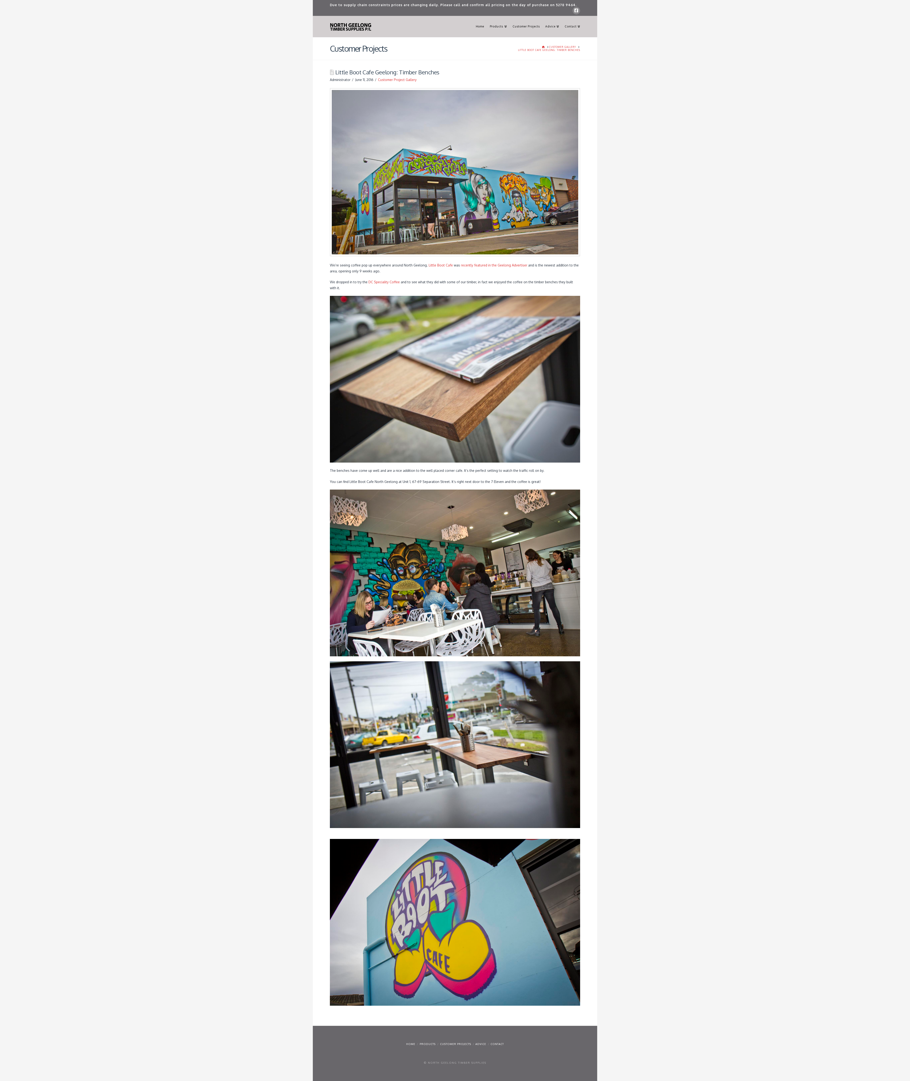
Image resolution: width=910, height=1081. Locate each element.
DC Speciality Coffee (384, 282)
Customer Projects (455, 1044)
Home (410, 1044)
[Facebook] (576, 10)
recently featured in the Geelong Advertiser (494, 265)
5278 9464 (566, 5)
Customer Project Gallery (397, 80)
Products (428, 1044)
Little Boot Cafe (441, 265)
